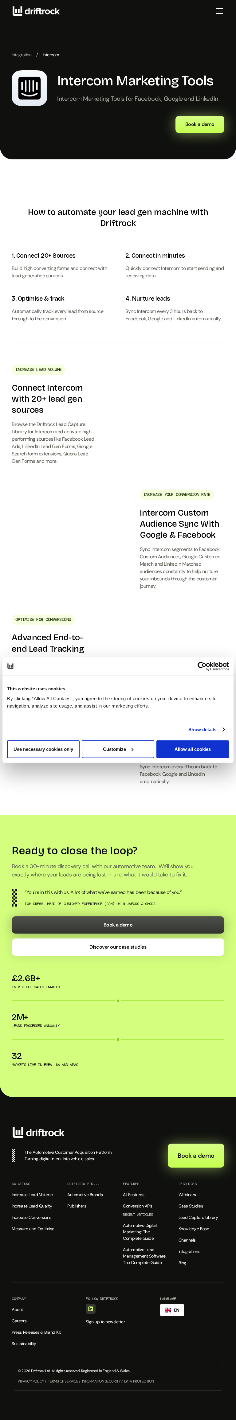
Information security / (102, 1381)
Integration (21, 54)
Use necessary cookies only (43, 748)
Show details (202, 729)
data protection (139, 1381)
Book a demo (199, 124)
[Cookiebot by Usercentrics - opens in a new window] (202, 666)
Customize (114, 748)
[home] (36, 11)
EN (176, 1310)
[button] (218, 11)
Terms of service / (64, 1381)
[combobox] (172, 1310)
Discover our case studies (117, 947)
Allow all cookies (193, 748)
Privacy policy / (32, 1381)
